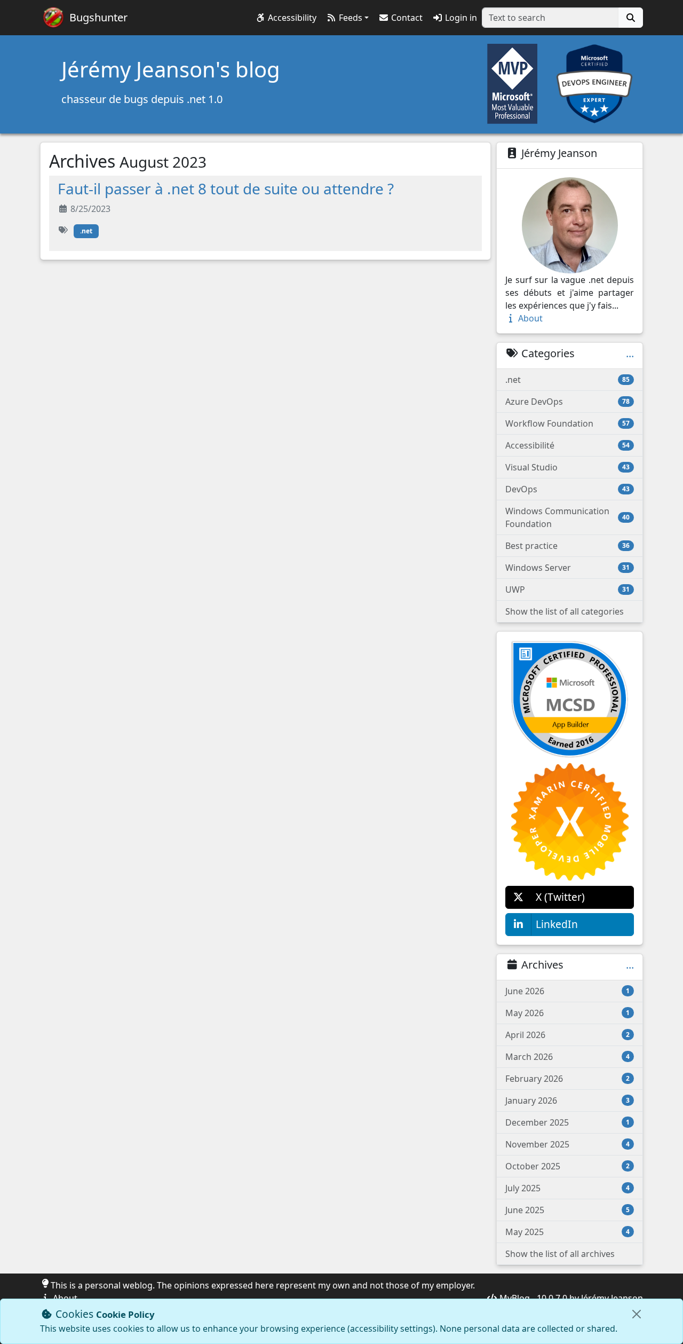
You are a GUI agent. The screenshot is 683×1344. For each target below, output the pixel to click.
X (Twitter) (560, 897)
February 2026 (567, 1078)
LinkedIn (557, 924)
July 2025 (567, 1188)
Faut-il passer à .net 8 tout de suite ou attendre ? (226, 188)
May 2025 (567, 1232)
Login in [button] (460, 17)
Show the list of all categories (564, 611)
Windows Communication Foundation (567, 517)
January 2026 (567, 1100)
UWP (567, 589)
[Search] (630, 17)
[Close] (636, 1314)
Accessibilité (567, 445)
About (529, 318)
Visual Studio (567, 467)
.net (86, 230)
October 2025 (567, 1166)
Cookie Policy (125, 1314)
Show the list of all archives (560, 1254)
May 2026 (567, 1013)
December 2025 (567, 1122)
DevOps (567, 489)
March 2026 (567, 1057)
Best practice (567, 546)
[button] (285, 17)
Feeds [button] (349, 17)
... (630, 353)
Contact (406, 17)
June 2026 (567, 991)
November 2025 (567, 1144)
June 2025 (567, 1210)
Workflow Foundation (567, 423)
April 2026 (567, 1035)
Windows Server (567, 567)
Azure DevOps (567, 401)
